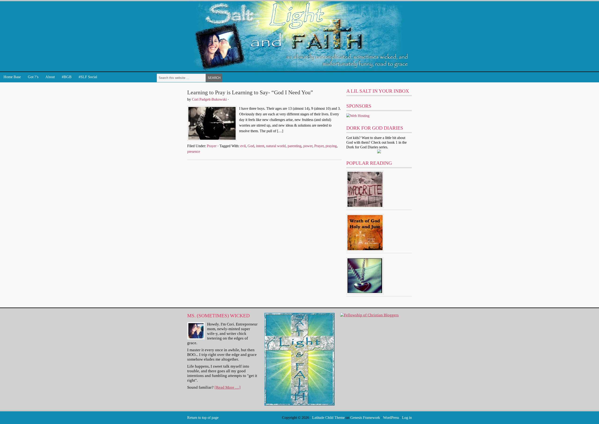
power (307, 146)
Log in (407, 418)
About (50, 77)
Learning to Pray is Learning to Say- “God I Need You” (250, 92)
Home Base (12, 77)
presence (193, 152)
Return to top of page (203, 418)
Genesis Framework (365, 418)
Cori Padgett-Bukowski (209, 99)
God (251, 146)
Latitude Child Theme (328, 418)
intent (260, 146)
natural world (276, 146)
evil (243, 146)
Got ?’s (33, 77)
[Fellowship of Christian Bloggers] (369, 315)
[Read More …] (228, 387)
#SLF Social (88, 77)
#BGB (67, 77)
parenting (294, 146)
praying (331, 146)
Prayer (211, 146)
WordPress (391, 418)
